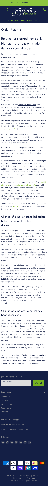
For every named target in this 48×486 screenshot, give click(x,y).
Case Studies (6, 408)
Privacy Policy (25, 475)
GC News (4, 400)
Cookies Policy (12, 475)
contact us (13, 129)
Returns (35, 475)
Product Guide (6, 404)
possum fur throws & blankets (23, 185)
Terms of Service (18, 478)
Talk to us (17, 206)
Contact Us (5, 397)
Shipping (4, 412)
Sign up (38, 383)
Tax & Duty (31, 478)
